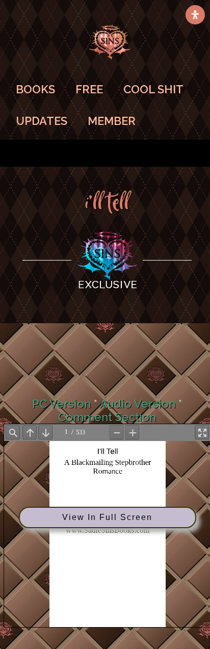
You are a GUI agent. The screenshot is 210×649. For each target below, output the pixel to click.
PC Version (61, 403)
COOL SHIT (153, 89)
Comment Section (107, 417)
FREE (89, 89)
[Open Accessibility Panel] (195, 14)
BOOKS (35, 89)
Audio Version (137, 403)
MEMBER (112, 120)
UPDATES (41, 120)
